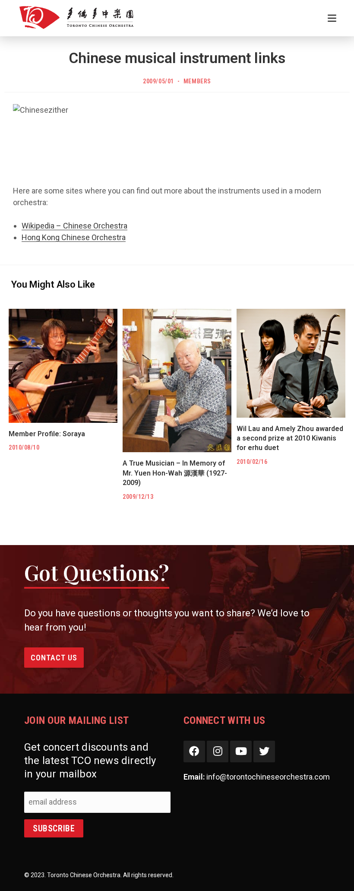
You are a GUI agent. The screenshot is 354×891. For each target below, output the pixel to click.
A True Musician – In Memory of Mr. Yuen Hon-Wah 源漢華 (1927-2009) (175, 473)
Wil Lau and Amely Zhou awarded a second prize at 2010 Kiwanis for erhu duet (290, 438)
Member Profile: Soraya (47, 434)
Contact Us (54, 657)
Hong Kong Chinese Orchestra (74, 237)
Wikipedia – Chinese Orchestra (74, 225)
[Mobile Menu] (332, 18)
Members (197, 81)
